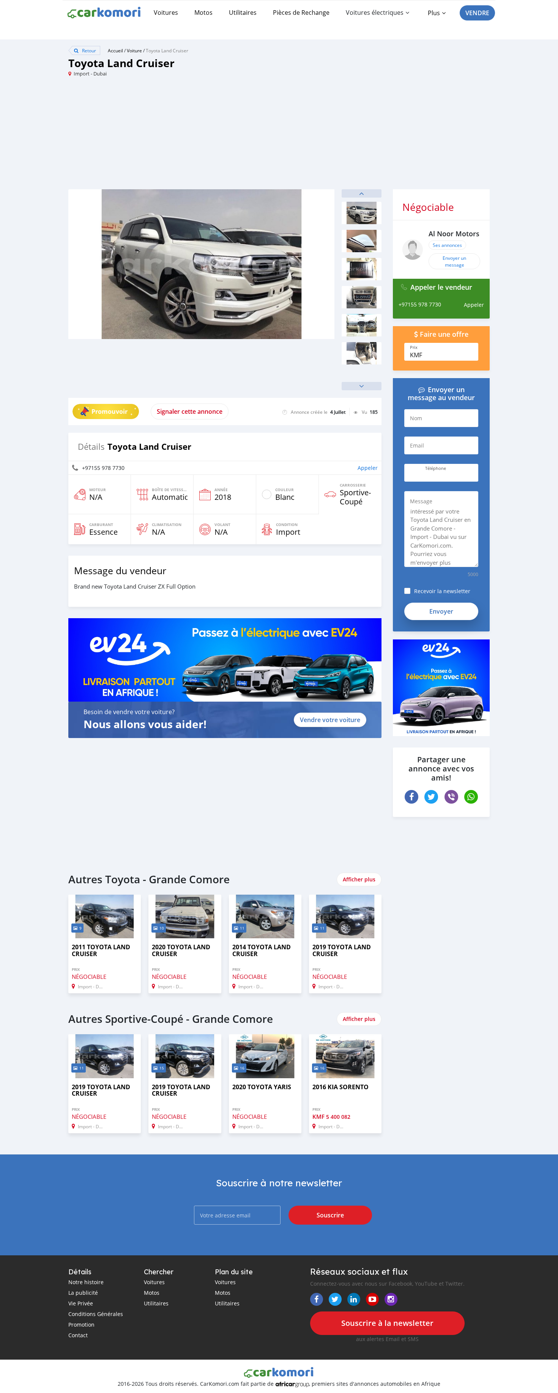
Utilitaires (243, 12)
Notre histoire (86, 1282)
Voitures (166, 12)
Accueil (115, 50)
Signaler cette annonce (189, 411)
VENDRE (477, 13)
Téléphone (435, 468)
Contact (78, 1335)
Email (417, 445)
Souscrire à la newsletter (387, 1323)
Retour (88, 50)
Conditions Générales (95, 1314)
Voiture (134, 50)
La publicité (83, 1292)
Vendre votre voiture (330, 720)
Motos (203, 12)
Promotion (81, 1324)
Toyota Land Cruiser (167, 50)
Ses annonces (447, 245)
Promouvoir (109, 411)
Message (421, 501)
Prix (414, 347)
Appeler (368, 467)
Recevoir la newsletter (442, 591)
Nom (416, 418)
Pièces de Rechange (301, 12)
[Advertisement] (173, 136)
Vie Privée (80, 1303)
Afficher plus (359, 879)
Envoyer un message (454, 261)
